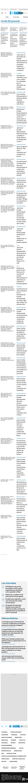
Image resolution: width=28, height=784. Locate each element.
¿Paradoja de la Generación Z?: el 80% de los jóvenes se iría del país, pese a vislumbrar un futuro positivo (14, 649)
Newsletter (23, 726)
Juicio (18, 245)
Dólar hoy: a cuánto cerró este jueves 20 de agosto (14, 595)
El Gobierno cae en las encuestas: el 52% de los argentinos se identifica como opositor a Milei (14, 589)
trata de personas (21, 496)
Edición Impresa (6, 745)
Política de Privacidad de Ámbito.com (13, 756)
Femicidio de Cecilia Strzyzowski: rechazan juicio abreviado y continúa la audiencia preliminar (22, 316)
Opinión (13, 740)
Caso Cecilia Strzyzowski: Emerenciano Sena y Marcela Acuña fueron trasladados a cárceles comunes (22, 525)
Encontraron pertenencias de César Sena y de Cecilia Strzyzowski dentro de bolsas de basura (22, 447)
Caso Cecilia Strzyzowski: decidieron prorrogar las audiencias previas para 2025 (21, 334)
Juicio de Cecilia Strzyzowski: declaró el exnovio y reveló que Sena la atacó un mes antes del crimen (21, 215)
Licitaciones (13, 761)
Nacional (4, 743)
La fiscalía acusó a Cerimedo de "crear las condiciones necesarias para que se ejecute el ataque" (13, 623)
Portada (4, 732)
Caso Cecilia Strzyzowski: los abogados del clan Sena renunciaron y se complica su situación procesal (22, 366)
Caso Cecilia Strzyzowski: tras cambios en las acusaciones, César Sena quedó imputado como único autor (21, 468)
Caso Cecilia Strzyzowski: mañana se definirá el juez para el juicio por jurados (22, 350)
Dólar (7, 17)
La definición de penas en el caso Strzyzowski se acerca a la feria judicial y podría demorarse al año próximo (14, 40)
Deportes (22, 743)
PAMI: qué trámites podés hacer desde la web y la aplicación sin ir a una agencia (14, 640)
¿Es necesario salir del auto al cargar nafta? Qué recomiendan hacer (13, 658)
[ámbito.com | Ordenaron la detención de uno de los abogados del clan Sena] (8, 181)
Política (23, 735)
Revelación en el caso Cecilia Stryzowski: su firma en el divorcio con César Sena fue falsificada (22, 488)
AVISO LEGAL (5, 759)
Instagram (9, 726)
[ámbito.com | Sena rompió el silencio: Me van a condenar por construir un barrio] (8, 148)
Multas (3, 761)
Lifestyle (22, 740)
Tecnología (18, 751)
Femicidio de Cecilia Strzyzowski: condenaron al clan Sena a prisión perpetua (4, 38)
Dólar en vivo (13, 9)
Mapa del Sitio (11, 753)
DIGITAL (6, 767)
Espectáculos (6, 751)
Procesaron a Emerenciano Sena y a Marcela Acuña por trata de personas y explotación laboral (22, 505)
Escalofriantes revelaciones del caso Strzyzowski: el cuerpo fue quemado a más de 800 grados (22, 168)
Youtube (17, 726)
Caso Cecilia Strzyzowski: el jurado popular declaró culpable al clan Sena (22, 99)
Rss (2, 753)
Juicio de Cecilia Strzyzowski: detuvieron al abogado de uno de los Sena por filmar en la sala (21, 255)
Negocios (4, 740)
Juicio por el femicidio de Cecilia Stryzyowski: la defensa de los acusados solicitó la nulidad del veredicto (22, 62)
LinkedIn (13, 726)
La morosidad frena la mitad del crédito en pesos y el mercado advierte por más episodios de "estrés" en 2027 (13, 632)
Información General (8, 748)
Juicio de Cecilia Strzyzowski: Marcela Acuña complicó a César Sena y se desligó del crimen (22, 134)
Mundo (13, 743)
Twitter (2, 726)
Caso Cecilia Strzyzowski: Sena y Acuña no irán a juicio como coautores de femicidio (22, 384)
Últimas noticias (15, 732)
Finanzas (14, 735)
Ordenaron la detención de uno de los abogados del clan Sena (21, 184)
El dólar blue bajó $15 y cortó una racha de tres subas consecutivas (16, 601)
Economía (16, 17)
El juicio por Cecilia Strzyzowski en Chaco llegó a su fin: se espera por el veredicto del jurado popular (22, 116)
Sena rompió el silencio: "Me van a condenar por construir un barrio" (22, 151)
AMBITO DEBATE (22, 768)
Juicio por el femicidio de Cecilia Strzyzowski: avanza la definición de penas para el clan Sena (23, 39)
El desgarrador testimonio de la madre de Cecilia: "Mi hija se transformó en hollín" (22, 198)
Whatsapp (21, 726)
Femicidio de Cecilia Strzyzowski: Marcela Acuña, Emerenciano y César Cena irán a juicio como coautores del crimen (22, 405)
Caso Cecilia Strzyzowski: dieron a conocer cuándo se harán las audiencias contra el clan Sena (21, 427)
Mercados (18, 737)
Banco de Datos (6, 737)
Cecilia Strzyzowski (5, 32)
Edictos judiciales (18, 759)
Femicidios (19, 73)
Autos (21, 748)
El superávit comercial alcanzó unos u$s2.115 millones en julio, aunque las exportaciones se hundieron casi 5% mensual (15, 608)
